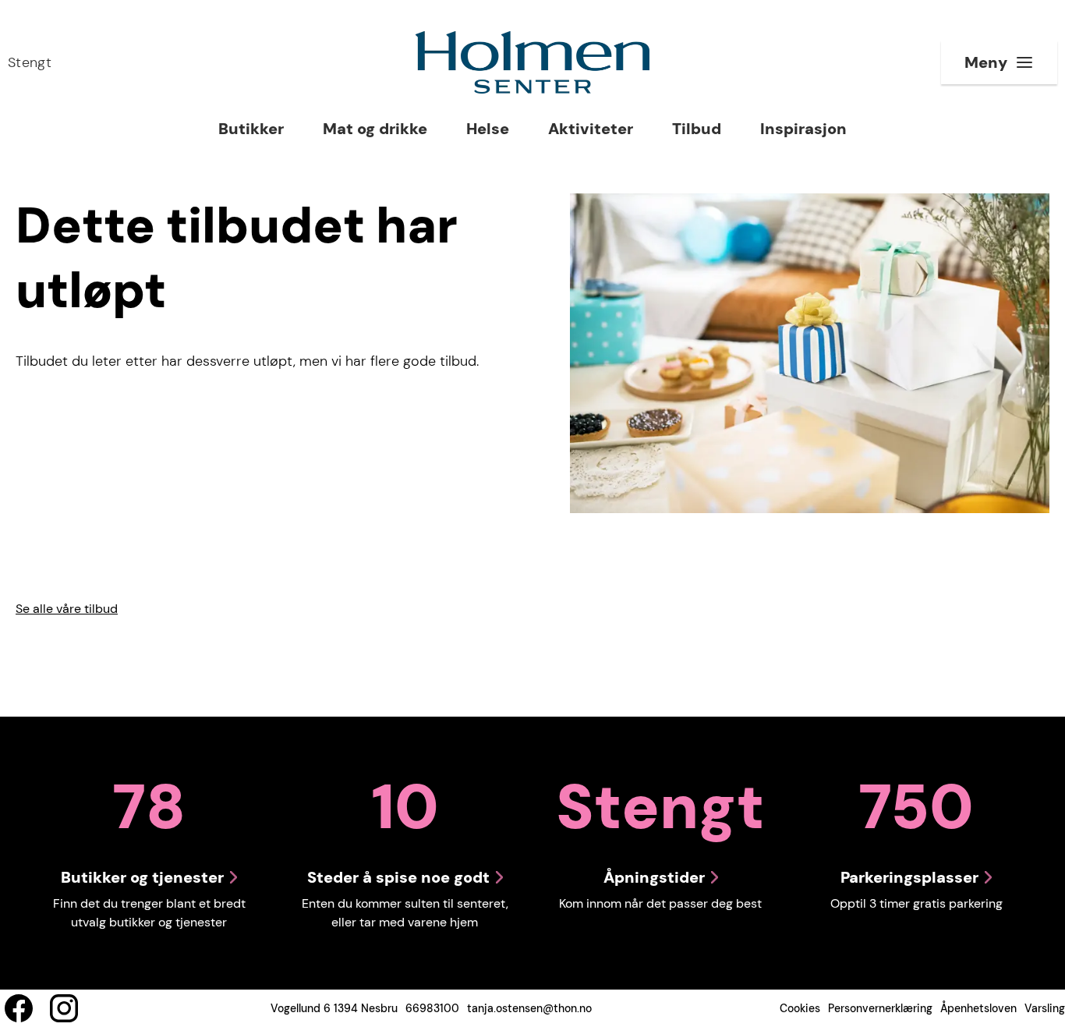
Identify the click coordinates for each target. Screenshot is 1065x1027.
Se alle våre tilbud (67, 608)
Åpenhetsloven (978, 1008)
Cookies (800, 1008)
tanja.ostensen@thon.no (529, 1008)
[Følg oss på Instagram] (64, 1008)
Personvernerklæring (880, 1008)
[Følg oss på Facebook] (18, 1008)
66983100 (432, 1008)
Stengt (29, 62)
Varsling (1044, 1008)
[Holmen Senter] (532, 62)
